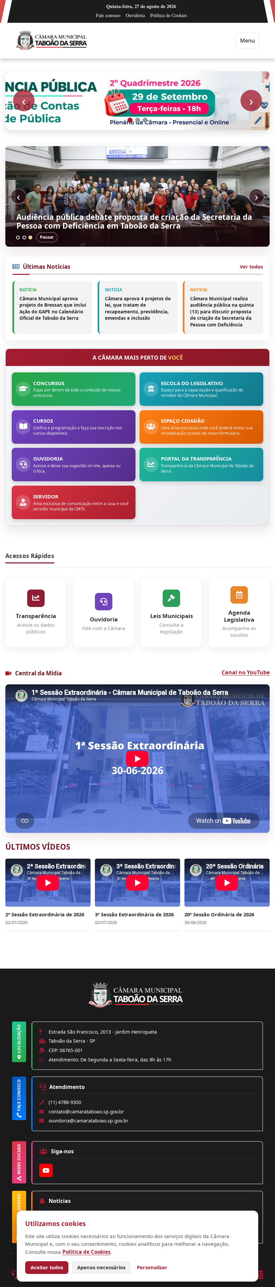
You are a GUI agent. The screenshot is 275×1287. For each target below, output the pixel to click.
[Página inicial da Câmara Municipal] (137, 1006)
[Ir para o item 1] (129, 120)
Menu (247, 40)
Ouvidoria (135, 15)
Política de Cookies (168, 15)
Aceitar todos (47, 1267)
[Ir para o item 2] (137, 120)
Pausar (47, 237)
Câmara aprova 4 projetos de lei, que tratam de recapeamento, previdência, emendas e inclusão (138, 308)
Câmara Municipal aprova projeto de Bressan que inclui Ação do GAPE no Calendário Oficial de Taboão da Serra (52, 308)
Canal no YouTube (246, 672)
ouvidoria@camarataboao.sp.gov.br (88, 1120)
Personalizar (152, 1267)
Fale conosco (108, 15)
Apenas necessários (101, 1267)
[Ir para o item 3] (145, 120)
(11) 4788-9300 (65, 1102)
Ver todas (251, 266)
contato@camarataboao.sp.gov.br (86, 1111)
